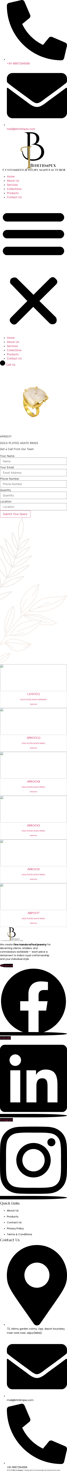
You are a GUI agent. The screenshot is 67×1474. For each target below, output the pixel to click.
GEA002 (33, 694)
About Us (13, 180)
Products (13, 193)
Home (11, 176)
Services (12, 184)
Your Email (7, 467)
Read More (33, 704)
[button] (33, 267)
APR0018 (33, 781)
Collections (14, 189)
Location (5, 501)
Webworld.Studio (53, 1470)
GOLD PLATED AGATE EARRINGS (33, 699)
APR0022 (34, 738)
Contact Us (14, 197)
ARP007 (33, 913)
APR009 (33, 869)
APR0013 (33, 825)
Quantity (5, 490)
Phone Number (9, 478)
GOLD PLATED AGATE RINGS (33, 743)
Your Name (7, 456)
